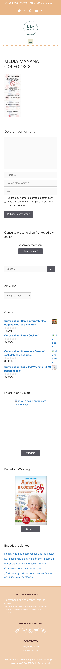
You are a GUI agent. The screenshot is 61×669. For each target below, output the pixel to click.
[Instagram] (25, 11)
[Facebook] (19, 11)
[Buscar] (51, 269)
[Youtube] (36, 11)
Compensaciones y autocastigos (22, 568)
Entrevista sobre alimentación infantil (25, 563)
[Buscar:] (25, 269)
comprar (30, 452)
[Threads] (30, 11)
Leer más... (8, 613)
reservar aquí (30, 251)
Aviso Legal (44, 663)
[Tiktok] (42, 11)
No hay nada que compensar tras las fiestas (29, 553)
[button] (30, 41)
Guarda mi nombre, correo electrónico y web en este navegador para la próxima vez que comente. (30, 201)
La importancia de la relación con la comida (29, 558)
